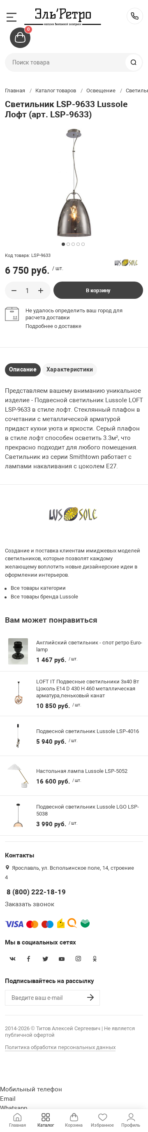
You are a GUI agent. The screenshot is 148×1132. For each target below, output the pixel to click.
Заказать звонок (29, 904)
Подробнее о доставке (53, 326)
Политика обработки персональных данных (60, 1047)
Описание (23, 369)
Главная (15, 90)
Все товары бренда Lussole (44, 596)
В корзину (98, 290)
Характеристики (69, 369)
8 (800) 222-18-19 (135, 16)
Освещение (101, 90)
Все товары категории (38, 588)
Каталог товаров (55, 90)
